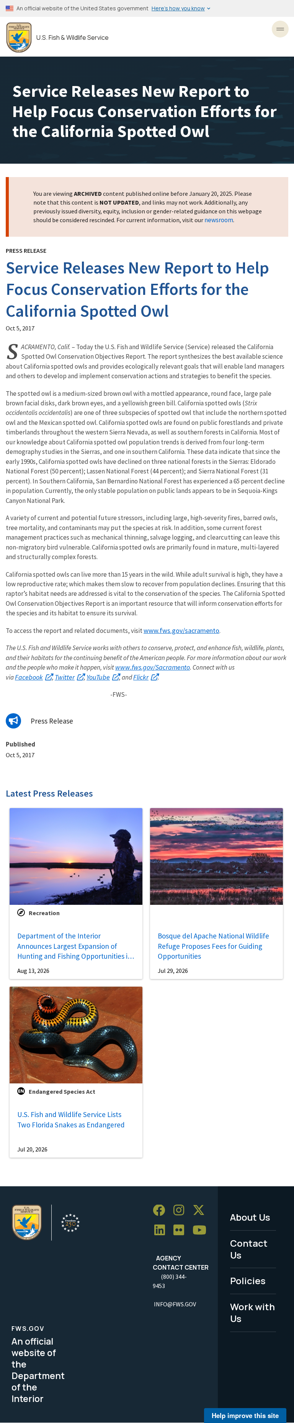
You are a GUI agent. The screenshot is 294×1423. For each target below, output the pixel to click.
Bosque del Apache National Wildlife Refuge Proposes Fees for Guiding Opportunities (213, 946)
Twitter (65, 677)
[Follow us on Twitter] (201, 1210)
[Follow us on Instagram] (181, 1210)
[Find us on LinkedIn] (162, 1230)
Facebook (29, 677)
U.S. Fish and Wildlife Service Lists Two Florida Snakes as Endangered (71, 1119)
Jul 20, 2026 (32, 1149)
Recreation (44, 913)
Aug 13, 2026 (33, 970)
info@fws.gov (175, 1304)
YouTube (98, 677)
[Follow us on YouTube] (202, 1230)
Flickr (141, 677)
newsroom (218, 220)
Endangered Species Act (62, 1091)
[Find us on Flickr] (181, 1230)
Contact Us (249, 1249)
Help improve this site (245, 1415)
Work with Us (252, 1312)
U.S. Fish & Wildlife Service (72, 38)
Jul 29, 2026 (173, 970)
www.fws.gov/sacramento (181, 630)
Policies (248, 1280)
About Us (250, 1217)
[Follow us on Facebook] (161, 1210)
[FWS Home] (19, 38)
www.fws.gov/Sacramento (152, 667)
